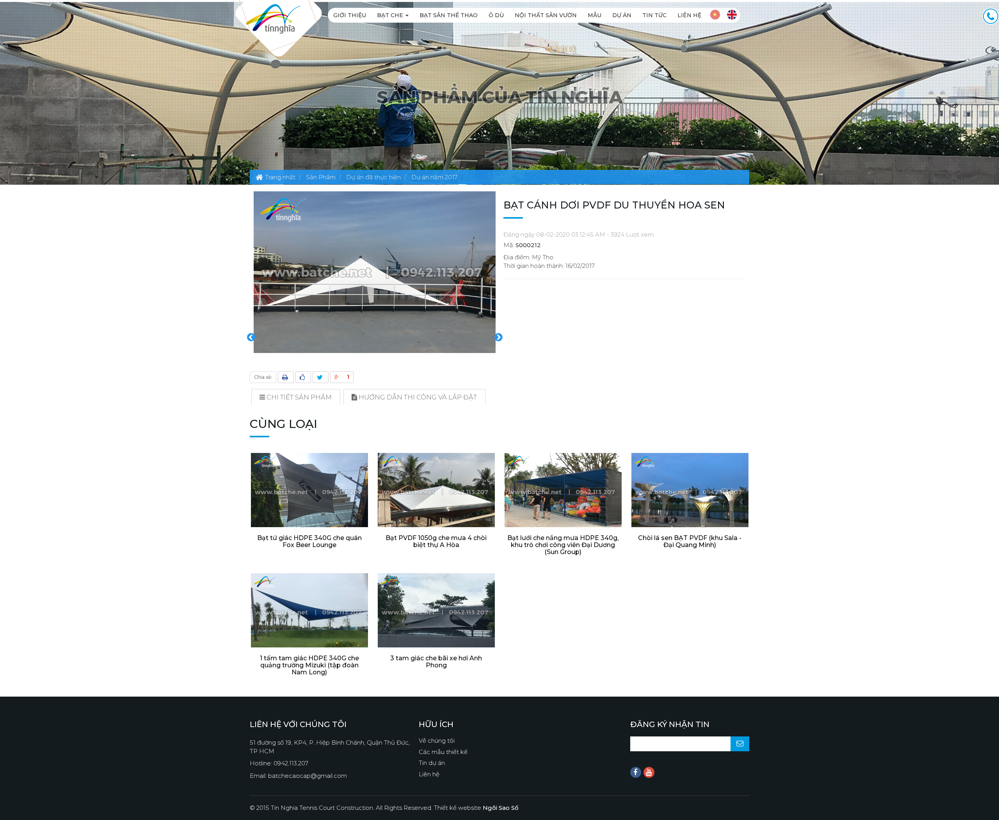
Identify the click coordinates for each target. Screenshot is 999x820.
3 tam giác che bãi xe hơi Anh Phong (436, 661)
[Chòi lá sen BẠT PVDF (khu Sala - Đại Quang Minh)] (689, 492)
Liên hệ (689, 15)
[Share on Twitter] (321, 377)
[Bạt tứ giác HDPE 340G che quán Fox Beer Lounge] (309, 492)
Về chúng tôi (437, 740)
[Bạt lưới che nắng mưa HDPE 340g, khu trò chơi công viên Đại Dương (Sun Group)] (562, 492)
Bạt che (391, 15)
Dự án (621, 15)
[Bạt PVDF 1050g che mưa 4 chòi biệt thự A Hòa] (436, 492)
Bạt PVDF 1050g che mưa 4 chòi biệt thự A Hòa (436, 541)
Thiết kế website (476, 807)
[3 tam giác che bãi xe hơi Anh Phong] (436, 612)
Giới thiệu (349, 15)
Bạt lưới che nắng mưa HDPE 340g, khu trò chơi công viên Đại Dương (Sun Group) (563, 545)
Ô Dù (496, 15)
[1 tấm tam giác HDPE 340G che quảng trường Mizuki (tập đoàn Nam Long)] (309, 612)
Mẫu (594, 15)
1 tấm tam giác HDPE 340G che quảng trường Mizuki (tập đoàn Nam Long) (309, 665)
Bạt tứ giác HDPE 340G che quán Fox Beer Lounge (309, 541)
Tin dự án (432, 763)
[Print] (286, 377)
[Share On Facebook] (303, 377)
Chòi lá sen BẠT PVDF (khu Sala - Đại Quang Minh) (689, 541)
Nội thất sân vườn (546, 15)
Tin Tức (654, 15)
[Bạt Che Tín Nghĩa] (273, 18)
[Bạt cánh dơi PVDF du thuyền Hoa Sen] (375, 271)
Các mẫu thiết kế (443, 752)
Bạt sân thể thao (449, 15)
